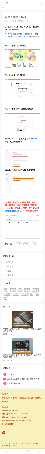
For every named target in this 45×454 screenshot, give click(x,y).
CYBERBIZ (14, 446)
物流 (18, 244)
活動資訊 (9, 275)
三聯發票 (16, 294)
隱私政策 (30, 398)
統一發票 (27, 290)
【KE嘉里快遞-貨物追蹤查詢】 (17, 37)
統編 (20, 290)
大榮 (34, 244)
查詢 (3, 398)
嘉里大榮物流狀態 (12, 383)
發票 (5, 290)
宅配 (26, 244)
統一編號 (36, 290)
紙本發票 (25, 294)
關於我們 (9, 398)
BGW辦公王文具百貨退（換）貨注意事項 (21, 379)
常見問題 (9, 267)
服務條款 (38, 398)
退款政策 (23, 398)
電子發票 (13, 290)
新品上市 (9, 271)
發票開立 (9, 374)
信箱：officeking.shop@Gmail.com (14, 417)
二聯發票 (7, 294)
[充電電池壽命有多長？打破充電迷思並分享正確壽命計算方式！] (22, 319)
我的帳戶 (16, 398)
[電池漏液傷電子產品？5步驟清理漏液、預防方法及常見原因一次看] (22, 346)
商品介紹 (9, 262)
